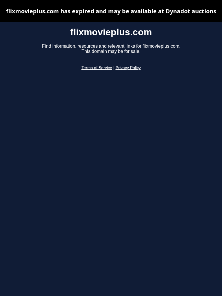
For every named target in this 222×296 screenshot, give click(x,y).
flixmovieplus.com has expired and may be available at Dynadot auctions (111, 11)
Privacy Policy (128, 68)
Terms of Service (97, 68)
